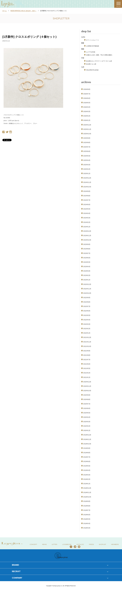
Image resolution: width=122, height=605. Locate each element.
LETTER (54, 544)
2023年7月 (86, 253)
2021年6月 (86, 364)
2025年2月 (86, 169)
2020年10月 (87, 390)
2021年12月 (87, 337)
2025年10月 (87, 134)
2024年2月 (86, 222)
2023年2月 (86, 275)
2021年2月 (86, 373)
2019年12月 (87, 435)
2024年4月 (86, 213)
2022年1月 (86, 333)
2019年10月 (87, 444)
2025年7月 (86, 147)
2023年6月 (86, 258)
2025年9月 (86, 138)
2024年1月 (86, 227)
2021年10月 (87, 346)
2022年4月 (86, 320)
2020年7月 (86, 404)
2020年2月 (86, 426)
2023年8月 (86, 249)
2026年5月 (86, 103)
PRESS (91, 544)
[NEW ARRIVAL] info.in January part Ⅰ (23, 11)
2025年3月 (86, 165)
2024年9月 (86, 191)
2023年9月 (86, 244)
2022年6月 (86, 311)
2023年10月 (87, 240)
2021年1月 (86, 377)
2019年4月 (86, 470)
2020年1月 (86, 430)
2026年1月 (86, 120)
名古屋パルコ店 (91, 64)
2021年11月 (87, 342)
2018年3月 (86, 528)
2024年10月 (87, 187)
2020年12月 (87, 382)
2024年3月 (86, 218)
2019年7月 (86, 457)
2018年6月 (86, 515)
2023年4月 (86, 266)
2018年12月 (87, 488)
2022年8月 (86, 302)
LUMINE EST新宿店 (92, 46)
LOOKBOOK (66, 544)
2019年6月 (86, 461)
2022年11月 (87, 289)
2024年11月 (87, 182)
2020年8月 (86, 399)
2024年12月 (87, 178)
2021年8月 (86, 355)
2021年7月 (86, 359)
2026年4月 (86, 107)
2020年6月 (86, 408)
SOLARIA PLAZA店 (92, 70)
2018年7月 (86, 510)
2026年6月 (86, 98)
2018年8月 (86, 506)
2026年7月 (86, 94)
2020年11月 (87, 386)
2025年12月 (87, 125)
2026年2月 (86, 116)
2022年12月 (87, 284)
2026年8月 (86, 89)
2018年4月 (86, 523)
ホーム (4, 11)
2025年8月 (86, 142)
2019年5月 (86, 466)
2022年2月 (86, 328)
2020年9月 (86, 395)
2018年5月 (86, 519)
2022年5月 (86, 315)
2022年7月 (86, 306)
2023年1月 (86, 280)
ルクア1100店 (90, 52)
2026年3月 (86, 111)
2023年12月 (87, 231)
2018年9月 (86, 501)
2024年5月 (86, 209)
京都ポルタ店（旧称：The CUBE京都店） (99, 55)
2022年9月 (86, 297)
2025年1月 (86, 173)
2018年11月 (87, 492)
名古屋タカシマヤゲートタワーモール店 (99, 61)
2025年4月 (86, 160)
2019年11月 (87, 439)
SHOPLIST (102, 544)
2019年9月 (86, 448)
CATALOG (80, 544)
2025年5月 (86, 156)
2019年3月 (86, 475)
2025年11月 (87, 129)
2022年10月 (87, 293)
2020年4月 (86, 417)
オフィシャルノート (92, 40)
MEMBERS (115, 544)
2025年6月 (86, 151)
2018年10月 (87, 497)
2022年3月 (86, 324)
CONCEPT (33, 544)
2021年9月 (86, 351)
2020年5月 (86, 413)
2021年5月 (86, 368)
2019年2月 (86, 479)
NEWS (44, 544)
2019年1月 (86, 484)
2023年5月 (86, 262)
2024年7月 (86, 200)
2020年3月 (86, 421)
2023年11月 (87, 235)
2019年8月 (86, 453)
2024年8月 (86, 196)
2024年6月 (86, 204)
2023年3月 (86, 271)
